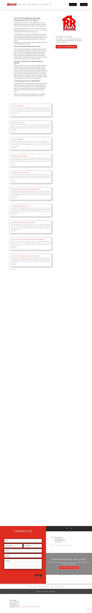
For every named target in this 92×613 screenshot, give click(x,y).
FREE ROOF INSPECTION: (63, 545)
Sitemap (38, 591)
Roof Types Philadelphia (17, 139)
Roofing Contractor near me (18, 122)
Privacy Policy (52, 591)
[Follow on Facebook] (67, 528)
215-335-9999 (83, 4)
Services (28, 4)
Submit (38, 576)
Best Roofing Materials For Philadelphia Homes (23, 222)
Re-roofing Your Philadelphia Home (20, 206)
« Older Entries (13, 269)
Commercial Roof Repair (17, 106)
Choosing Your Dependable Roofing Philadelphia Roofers (26, 189)
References (34, 4)
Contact (39, 4)
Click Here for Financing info (69, 568)
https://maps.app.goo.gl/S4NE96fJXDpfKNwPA (29, 606)
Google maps (58, 542)
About (24, 4)
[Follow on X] (71, 528)
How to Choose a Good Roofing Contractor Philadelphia (25, 256)
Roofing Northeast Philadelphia (19, 156)
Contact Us (72, 4)
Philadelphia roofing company (36, 30)
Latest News (45, 4)
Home (20, 4)
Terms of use (45, 591)
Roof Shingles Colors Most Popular (20, 172)
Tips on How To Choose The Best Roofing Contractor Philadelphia (28, 239)
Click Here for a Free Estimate (66, 47)
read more (13, 114)
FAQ (50, 4)
